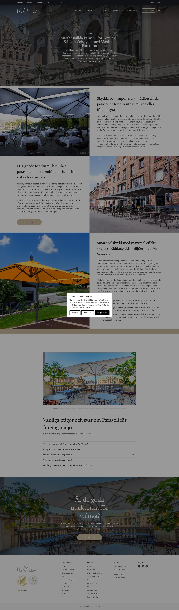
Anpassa (75, 313)
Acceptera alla (102, 313)
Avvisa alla (87, 313)
